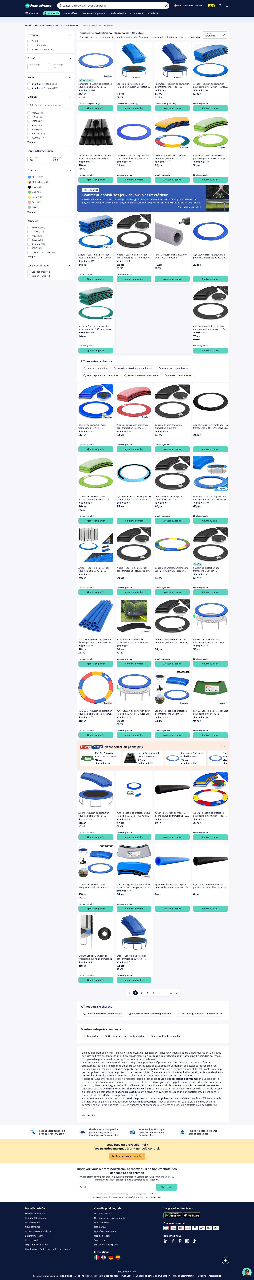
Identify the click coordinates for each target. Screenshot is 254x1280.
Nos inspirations (102, 1235)
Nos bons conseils (103, 1213)
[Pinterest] (180, 1241)
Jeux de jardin (52, 25)
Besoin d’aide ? (32, 1222)
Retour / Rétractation (35, 1218)
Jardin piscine (38, 25)
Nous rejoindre (32, 1240)
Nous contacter (32, 1226)
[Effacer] (166, 5)
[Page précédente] (129, 992)
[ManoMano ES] (118, 1257)
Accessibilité (215, 1275)
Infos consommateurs (183, 1275)
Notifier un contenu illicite (38, 1231)
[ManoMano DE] (110, 1257)
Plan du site (66, 1275)
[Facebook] (173, 1241)
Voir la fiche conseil (188, 207)
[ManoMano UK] (103, 1257)
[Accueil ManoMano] (39, 5)
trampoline (189, 1056)
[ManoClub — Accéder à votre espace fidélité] (211, 5)
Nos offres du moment (105, 1231)
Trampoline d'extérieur (69, 25)
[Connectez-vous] (220, 5)
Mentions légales (83, 1275)
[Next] (225, 746)
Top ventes (99, 1240)
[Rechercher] (60, 6)
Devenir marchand (34, 1235)
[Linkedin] (165, 1241)
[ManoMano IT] (96, 1257)
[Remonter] (225, 1260)
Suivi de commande (35, 1213)
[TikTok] (194, 1241)
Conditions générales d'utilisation (153, 1275)
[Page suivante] (177, 992)
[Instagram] (187, 1241)
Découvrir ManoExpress (106, 1244)
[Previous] (221, 746)
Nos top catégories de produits (109, 1218)
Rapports (201, 1275)
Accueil (28, 25)
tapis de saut (93, 1101)
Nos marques (101, 1226)
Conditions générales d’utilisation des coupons (48, 1249)
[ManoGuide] (247, 1272)
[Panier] (227, 5)
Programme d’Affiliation (36, 1244)
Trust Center (127, 1275)
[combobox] (215, 35)
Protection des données (106, 1275)
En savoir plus (155, 1197)
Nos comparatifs (102, 1222)
